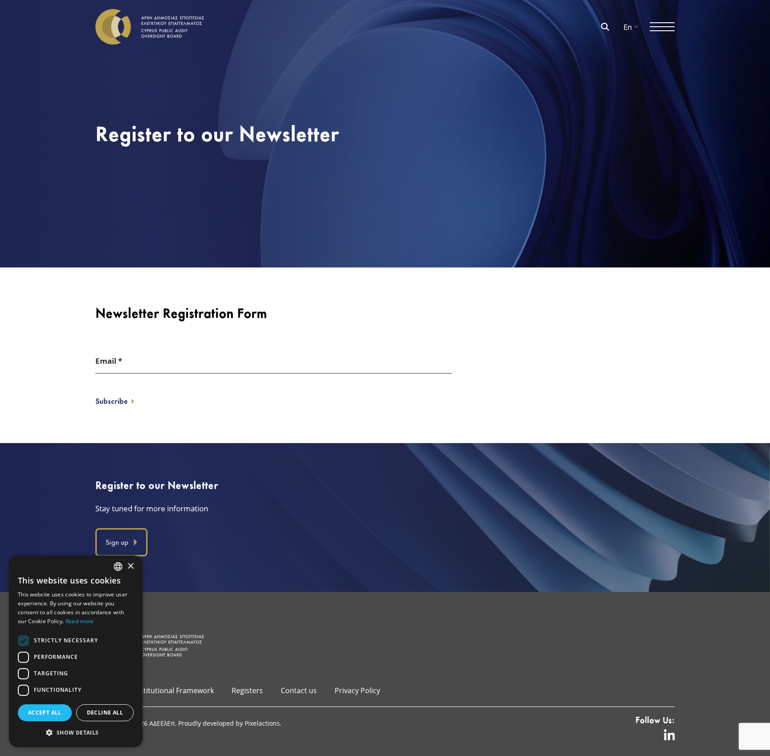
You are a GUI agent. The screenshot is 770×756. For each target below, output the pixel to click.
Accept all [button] (44, 712)
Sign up (117, 542)
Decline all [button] (105, 712)
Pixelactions (262, 723)
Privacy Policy (357, 690)
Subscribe (111, 401)
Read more (80, 621)
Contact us (299, 690)
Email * (108, 361)
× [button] (130, 566)
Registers (247, 690)
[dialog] (76, 651)
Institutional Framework (174, 690)
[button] (76, 732)
